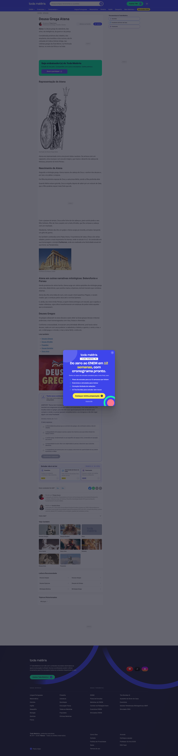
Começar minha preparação (87, 396)
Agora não (89, 401)
